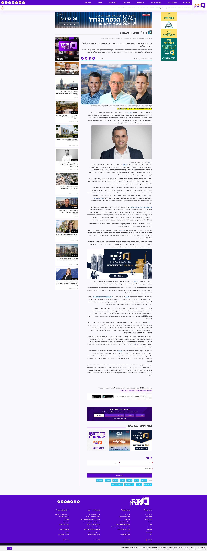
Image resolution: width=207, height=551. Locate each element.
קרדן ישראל (99, 480)
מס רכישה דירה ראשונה (64, 516)
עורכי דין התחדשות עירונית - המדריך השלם (120, 527)
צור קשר (114, 8)
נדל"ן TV (100, 2)
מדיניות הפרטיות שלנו (190, 549)
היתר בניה (127, 532)
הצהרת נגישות (149, 516)
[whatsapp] (82, 58)
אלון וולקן (108, 480)
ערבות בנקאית (66, 522)
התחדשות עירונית (172, 2)
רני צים (130, 112)
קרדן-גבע (115, 480)
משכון (68, 527)
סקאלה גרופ (131, 8)
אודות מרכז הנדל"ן (171, 8)
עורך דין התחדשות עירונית (94, 532)
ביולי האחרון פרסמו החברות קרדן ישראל (140, 207)
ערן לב (122, 480)
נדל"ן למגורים (186, 2)
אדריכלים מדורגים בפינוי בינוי (93, 527)
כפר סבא (139, 484)
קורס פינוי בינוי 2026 (142, 8)
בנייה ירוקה (127, 514)
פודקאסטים (88, 2)
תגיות (151, 524)
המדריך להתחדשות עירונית (157, 8)
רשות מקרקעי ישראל (98, 198)
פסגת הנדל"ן (149, 532)
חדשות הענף (127, 2)
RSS (151, 534)
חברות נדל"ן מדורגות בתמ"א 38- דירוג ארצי (90, 519)
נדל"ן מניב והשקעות (156, 2)
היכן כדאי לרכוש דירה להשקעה (62, 514)
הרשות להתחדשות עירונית (94, 534)
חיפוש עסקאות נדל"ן (125, 534)
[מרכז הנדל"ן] (199, 5)
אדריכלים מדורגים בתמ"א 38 (93, 524)
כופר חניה (127, 519)
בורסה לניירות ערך (129, 484)
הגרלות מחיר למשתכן (125, 522)
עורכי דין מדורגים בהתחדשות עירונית (92, 522)
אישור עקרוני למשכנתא (64, 524)
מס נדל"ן (67, 519)
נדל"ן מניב (143, 480)
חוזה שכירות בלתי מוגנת (64, 529)
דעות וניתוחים (140, 2)
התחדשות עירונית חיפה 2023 (123, 524)
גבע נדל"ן (129, 480)
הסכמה (9, 548)
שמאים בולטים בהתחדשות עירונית (92, 529)
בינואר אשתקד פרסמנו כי (104, 297)
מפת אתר (150, 527)
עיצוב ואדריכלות (113, 2)
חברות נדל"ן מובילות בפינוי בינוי (93, 516)
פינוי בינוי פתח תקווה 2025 (123, 529)
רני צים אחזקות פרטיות (117, 484)
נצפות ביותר (74, 88)
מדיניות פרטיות (148, 514)
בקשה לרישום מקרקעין (124, 516)
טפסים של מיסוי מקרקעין (63, 534)
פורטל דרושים (122, 8)
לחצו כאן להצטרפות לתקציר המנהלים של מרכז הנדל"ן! (136, 390)
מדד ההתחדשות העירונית (184, 8)
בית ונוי (75, 136)
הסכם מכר (66, 532)
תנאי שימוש (149, 529)
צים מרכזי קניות (147, 484)
